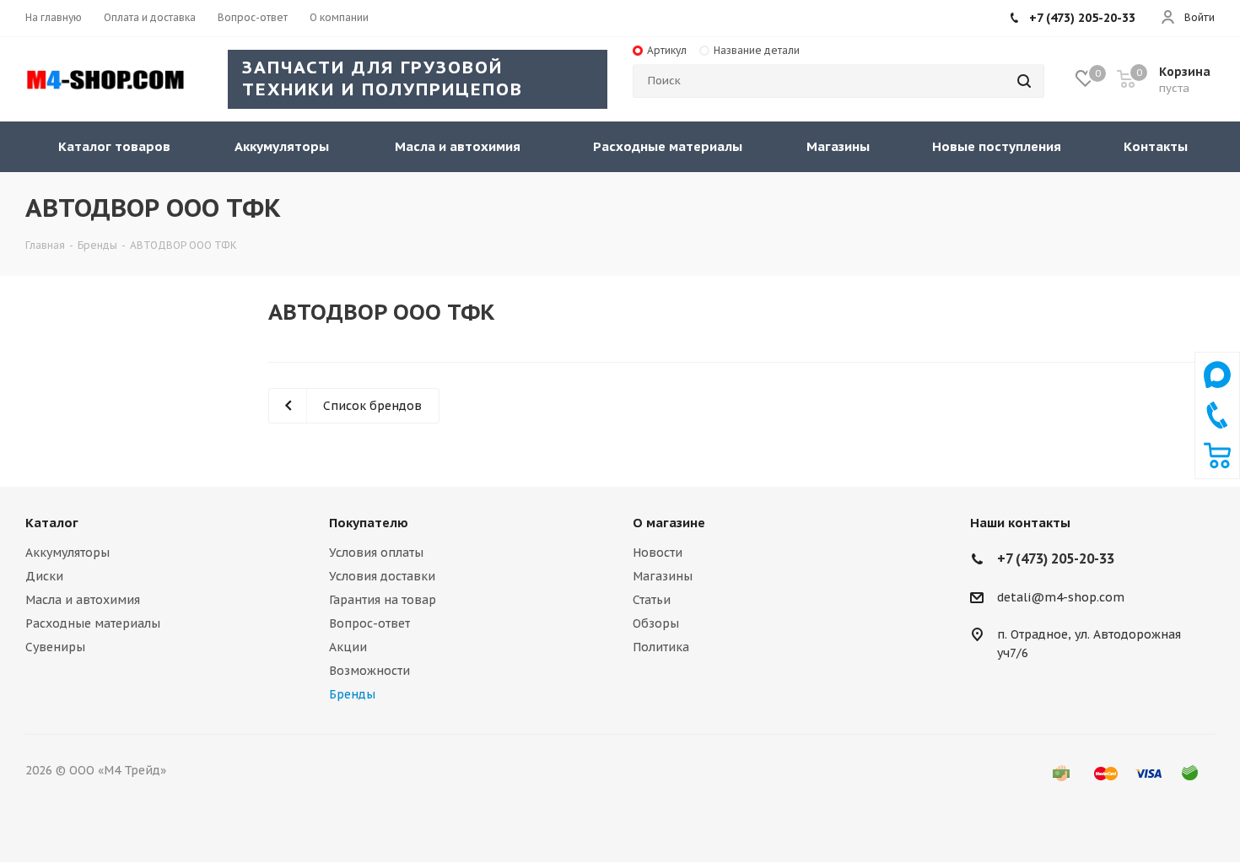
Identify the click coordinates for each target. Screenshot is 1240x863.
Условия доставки (382, 576)
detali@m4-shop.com (1060, 597)
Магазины (663, 576)
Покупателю (368, 523)
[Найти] (1024, 81)
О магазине (669, 523)
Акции (348, 647)
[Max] (1217, 392)
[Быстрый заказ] (1217, 464)
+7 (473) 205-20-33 (1082, 17)
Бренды (352, 694)
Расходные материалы (92, 623)
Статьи (652, 599)
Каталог (51, 523)
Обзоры (656, 623)
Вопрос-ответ (369, 623)
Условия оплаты (376, 552)
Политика (661, 647)
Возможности (369, 670)
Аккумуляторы (67, 552)
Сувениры (55, 647)
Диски (44, 576)
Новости (657, 552)
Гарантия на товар (382, 599)
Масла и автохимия (82, 599)
